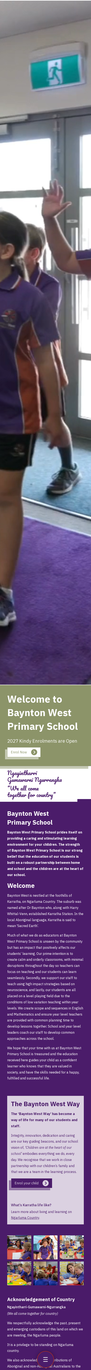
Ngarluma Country (25, 1218)
